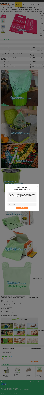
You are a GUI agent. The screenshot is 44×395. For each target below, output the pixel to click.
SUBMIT (22, 207)
